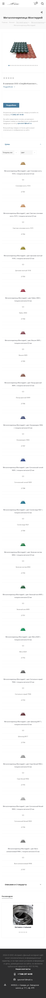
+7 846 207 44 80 (25, 974)
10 (23, 65)
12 (27, 65)
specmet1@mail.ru (24, 123)
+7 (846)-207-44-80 (16, 115)
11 (25, 65)
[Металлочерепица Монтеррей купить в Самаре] (23, 50)
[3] (9, 78)
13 (28, 65)
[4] (11, 78)
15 (32, 65)
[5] (13, 78)
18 (37, 65)
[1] (4, 78)
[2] (6, 78)
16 (33, 65)
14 (30, 65)
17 (35, 65)
